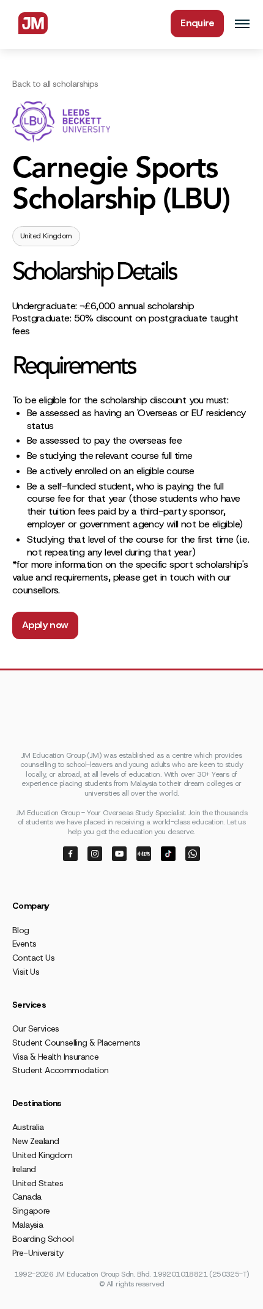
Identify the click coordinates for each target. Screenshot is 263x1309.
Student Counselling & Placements (76, 1042)
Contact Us (33, 957)
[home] (30, 23)
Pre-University (38, 1252)
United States (37, 1183)
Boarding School (42, 1238)
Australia (28, 1126)
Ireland (24, 1169)
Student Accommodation (60, 1070)
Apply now (45, 624)
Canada (26, 1196)
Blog (20, 930)
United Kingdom (42, 1155)
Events (24, 943)
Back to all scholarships (55, 83)
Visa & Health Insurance (55, 1056)
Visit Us (25, 971)
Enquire (197, 22)
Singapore (31, 1210)
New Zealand (35, 1140)
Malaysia (27, 1224)
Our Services (35, 1028)
